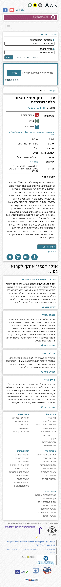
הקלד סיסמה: (46, 48)
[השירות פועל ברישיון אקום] (52, 531)
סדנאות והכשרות (21, 482)
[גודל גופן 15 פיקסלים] (56, 5)
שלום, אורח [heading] (49, 34)
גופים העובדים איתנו (47, 501)
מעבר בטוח (48, 315)
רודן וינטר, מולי (37, 107)
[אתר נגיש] (22, 572)
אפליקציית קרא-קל (20, 431)
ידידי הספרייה (49, 434)
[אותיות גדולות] (37, 115)
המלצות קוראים (49, 478)
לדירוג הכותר (47, 247)
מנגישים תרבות (22, 457)
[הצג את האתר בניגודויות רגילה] (30, 5)
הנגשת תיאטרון (22, 475)
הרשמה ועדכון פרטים (19, 421)
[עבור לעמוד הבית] (30, 17)
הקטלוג (52, 90)
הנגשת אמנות (23, 478)
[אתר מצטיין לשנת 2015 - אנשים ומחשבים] (47, 570)
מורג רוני (34, 162)
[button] (34, 257)
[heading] (30, 178)
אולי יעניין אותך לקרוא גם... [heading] (34, 269)
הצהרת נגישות (49, 445)
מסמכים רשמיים (48, 431)
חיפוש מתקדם (12, 79)
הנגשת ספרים (23, 461)
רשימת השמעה (49, 461)
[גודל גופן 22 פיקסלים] (47, 5)
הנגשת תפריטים (48, 508)
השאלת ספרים (22, 427)
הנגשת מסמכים (49, 505)
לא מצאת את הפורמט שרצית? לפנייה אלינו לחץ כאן (31, 133)
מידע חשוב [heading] (51, 414)
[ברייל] (37, 121)
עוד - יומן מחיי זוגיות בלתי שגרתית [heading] (34, 100)
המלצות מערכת (49, 475)
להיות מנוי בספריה (20, 417)
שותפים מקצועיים (21, 485)
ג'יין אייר (49, 379)
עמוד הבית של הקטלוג (46, 454)
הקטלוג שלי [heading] (50, 450)
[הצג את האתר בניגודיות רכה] (40, 5)
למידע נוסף (50, 307)
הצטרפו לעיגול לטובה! (46, 424)
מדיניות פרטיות (49, 441)
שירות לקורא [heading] (23, 414)
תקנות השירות (49, 498)
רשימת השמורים (48, 471)
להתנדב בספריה (48, 427)
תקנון (53, 438)
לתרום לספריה (49, 421)
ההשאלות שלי (49, 468)
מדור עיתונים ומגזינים (19, 464)
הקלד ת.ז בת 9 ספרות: (41, 39)
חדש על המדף (49, 457)
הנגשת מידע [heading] (50, 491)
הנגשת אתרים (49, 515)
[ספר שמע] (37, 127)
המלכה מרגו (47, 353)
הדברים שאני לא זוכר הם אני (38, 279)
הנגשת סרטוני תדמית (46, 512)
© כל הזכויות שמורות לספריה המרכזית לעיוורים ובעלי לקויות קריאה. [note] (33, 523)
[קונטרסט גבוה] (35, 5)
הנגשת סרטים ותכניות (19, 471)
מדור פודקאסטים (21, 468)
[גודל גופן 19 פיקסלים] (51, 5)
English (20, 9)
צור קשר (52, 417)
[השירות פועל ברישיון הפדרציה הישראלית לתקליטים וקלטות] (24, 532)
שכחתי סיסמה (22, 57)
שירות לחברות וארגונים (45, 494)
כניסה (8, 57)
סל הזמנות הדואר (48, 464)
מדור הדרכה (23, 424)
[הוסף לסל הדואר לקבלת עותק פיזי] (18, 257)
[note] (46, 559)
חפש (14, 73)
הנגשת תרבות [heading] (23, 450)
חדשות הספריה (22, 454)
